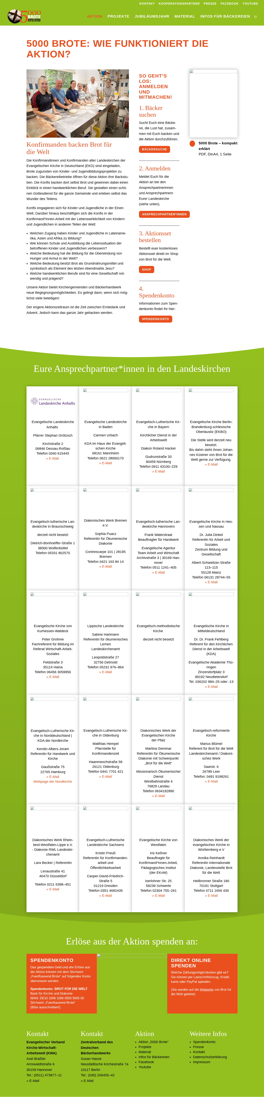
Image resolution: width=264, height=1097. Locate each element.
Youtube (250, 3)
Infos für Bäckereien (225, 16)
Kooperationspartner (179, 3)
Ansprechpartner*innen (164, 214)
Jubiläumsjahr (152, 16)
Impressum (201, 1062)
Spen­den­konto (155, 319)
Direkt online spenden (191, 962)
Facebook (230, 3)
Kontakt (147, 3)
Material (185, 16)
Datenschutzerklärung (210, 1057)
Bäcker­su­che (154, 149)
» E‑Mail (52, 458)
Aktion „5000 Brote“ (154, 1042)
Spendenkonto (204, 1042)
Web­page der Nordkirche (52, 782)
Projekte (118, 16)
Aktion (94, 16)
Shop (146, 269)
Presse (210, 3)
